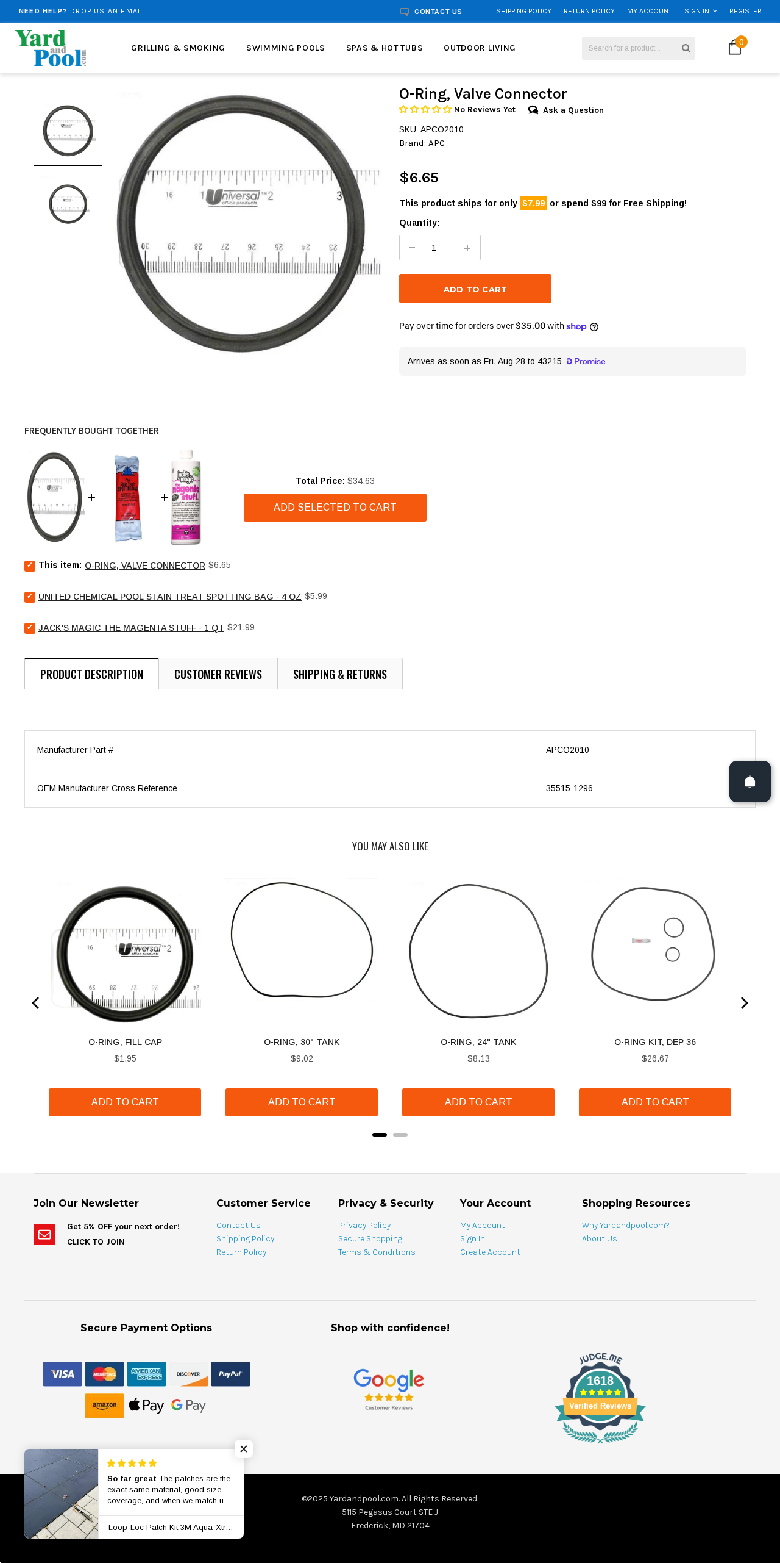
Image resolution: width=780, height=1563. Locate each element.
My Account (649, 11)
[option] (148, 11)
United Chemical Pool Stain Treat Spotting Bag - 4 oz (170, 597)
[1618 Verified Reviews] (390, 1446)
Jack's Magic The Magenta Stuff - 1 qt (131, 628)
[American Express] (146, 1373)
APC (436, 142)
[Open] (750, 781)
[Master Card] (104, 1373)
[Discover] (188, 1373)
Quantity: (419, 223)
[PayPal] (230, 1373)
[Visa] (62, 1373)
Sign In (696, 11)
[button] (426, 109)
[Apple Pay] (146, 1405)
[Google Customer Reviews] (388, 1389)
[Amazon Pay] (104, 1405)
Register (745, 11)
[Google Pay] (188, 1405)
